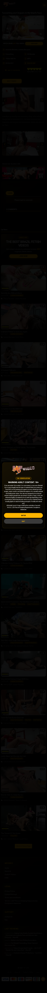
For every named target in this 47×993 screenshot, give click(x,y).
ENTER (23, 515)
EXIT (23, 521)
